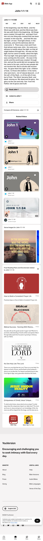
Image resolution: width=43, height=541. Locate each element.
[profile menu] (37, 4)
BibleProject (11, 143)
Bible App (13, 425)
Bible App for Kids (28, 425)
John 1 (11, 141)
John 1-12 (13, 193)
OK (37, 521)
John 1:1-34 (13, 219)
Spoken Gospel (12, 221)
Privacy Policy (13, 522)
